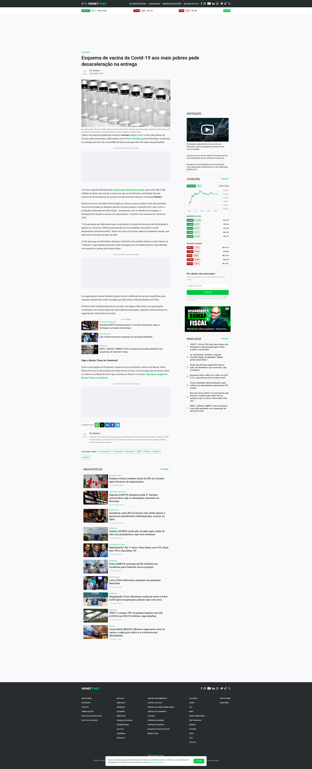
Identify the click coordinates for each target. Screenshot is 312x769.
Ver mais (225, 339)
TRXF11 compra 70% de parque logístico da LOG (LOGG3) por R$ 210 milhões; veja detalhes (136, 614)
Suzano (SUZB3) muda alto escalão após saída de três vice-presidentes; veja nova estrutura (137, 533)
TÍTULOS (192, 742)
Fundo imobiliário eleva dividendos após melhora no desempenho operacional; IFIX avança (209, 385)
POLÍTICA (120, 729)
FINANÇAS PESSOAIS (124, 720)
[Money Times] (97, 4)
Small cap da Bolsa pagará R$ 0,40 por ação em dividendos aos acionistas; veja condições (208, 367)
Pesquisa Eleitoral (117, 544)
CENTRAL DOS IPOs (154, 703)
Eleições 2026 (104, 334)
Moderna (130, 451)
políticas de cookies (156, 762)
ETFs (191, 738)
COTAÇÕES (193, 698)
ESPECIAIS (121, 738)
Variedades (114, 510)
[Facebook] (201, 3)
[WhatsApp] (217, 3)
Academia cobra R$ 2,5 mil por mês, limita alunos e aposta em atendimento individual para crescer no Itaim (137, 516)
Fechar (199, 761)
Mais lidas (194, 338)
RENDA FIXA (121, 716)
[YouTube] (209, 3)
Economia (118, 451)
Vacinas (85, 52)
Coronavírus (104, 451)
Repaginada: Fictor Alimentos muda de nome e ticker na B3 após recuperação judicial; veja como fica (138, 598)
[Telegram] (221, 3)
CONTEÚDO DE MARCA (155, 725)
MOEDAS (192, 725)
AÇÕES (191, 703)
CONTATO (85, 707)
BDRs (191, 711)
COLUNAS (151, 716)
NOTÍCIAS (120, 698)
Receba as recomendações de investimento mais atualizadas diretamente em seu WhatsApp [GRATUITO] (207, 167)
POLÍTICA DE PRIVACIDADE (91, 716)
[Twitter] (229, 3)
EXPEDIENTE (86, 703)
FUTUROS (192, 729)
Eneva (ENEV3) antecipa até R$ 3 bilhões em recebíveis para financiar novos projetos (133, 565)
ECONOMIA (121, 711)
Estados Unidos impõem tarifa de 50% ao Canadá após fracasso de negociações (136, 480)
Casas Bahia (154, 4)
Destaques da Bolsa (107, 322)
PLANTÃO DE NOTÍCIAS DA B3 (158, 729)
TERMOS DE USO (87, 711)
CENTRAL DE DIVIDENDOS (156, 711)
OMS (139, 451)
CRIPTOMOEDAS (195, 720)
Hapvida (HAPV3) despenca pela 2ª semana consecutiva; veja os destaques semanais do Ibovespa (129, 326)
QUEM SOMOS (86, 698)
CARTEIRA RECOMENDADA (157, 698)
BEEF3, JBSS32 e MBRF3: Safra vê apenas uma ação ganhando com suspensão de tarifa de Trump (131, 350)
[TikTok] (225, 688)
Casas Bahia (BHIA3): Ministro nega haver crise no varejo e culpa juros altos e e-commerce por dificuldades (137, 632)
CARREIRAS (121, 733)
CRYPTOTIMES (225, 698)
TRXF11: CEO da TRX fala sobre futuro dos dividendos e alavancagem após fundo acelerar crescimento (209, 347)
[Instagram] (205, 3)
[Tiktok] (225, 3)
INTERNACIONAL (123, 725)
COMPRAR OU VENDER (155, 720)
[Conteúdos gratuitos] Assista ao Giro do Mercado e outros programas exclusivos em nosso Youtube (205, 146)
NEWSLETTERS (152, 733)
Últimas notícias (137, 4)
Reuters (96, 70)
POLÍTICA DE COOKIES (89, 720)
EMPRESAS (121, 707)
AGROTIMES (224, 703)
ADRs (191, 733)
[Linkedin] (213, 3)
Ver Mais (164, 469)
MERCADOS (121, 703)
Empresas (103, 346)
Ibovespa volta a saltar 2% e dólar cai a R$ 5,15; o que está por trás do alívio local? (209, 376)
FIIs (190, 707)
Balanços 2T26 (191, 4)
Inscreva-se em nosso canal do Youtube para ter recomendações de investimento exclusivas (207, 156)
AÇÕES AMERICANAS (197, 716)
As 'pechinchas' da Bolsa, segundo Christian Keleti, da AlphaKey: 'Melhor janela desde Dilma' (206, 357)
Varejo (112, 626)
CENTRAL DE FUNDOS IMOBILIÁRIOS (160, 707)
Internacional (115, 475)
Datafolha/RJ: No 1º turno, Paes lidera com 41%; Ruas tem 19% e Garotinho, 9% (138, 549)
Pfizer (147, 451)
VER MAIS (225, 179)
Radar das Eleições (172, 4)
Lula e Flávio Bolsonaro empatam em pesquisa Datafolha (125, 337)
